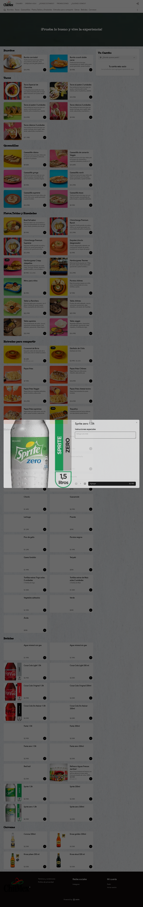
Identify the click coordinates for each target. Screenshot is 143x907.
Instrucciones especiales (85, 429)
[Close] (137, 422)
